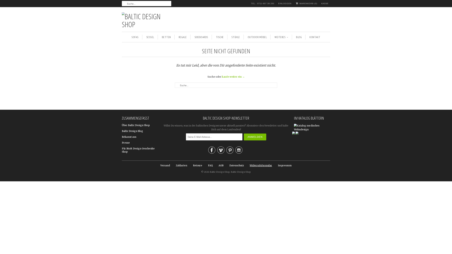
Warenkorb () (308, 3)
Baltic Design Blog (132, 131)
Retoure (197, 165)
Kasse (324, 3)
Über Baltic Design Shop (136, 125)
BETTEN (166, 37)
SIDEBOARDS (201, 37)
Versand (165, 165)
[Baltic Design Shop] (146, 20)
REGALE (183, 37)
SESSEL (150, 37)
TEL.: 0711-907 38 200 (262, 3)
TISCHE (220, 37)
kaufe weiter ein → (233, 76)
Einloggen (285, 3)
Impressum (285, 165)
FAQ (210, 165)
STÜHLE (235, 37)
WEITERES (280, 37)
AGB (221, 165)
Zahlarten (181, 165)
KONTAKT (315, 37)
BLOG (299, 37)
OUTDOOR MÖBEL (257, 37)
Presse (126, 142)
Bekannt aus (129, 136)
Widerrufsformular (261, 165)
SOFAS (135, 37)
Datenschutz (236, 165)
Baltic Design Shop (220, 172)
